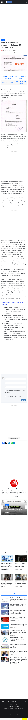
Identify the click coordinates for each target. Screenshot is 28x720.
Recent (14, 593)
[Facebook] (3, 443)
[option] (14, 507)
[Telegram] (14, 443)
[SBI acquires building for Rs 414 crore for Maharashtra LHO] (5, 606)
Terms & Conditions (19, 708)
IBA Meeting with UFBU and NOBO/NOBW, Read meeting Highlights (17, 639)
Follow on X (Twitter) (7, 82)
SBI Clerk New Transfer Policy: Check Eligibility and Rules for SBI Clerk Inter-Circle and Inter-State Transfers (6, 566)
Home (3, 37)
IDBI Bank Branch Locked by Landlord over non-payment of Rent (21, 583)
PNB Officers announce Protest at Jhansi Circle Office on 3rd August (13, 511)
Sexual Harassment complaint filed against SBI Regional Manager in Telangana (17, 612)
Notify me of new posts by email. (15, 396)
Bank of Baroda (14, 438)
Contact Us (6, 708)
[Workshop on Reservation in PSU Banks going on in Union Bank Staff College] (5, 646)
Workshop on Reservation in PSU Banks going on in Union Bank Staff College (18, 646)
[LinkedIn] (9, 443)
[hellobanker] (9, 2)
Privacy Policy (14, 711)
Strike (7, 37)
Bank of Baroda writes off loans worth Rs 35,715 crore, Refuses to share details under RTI (18, 619)
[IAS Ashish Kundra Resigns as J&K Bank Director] (5, 653)
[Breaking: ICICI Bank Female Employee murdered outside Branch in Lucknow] (21, 558)
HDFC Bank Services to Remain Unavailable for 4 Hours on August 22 (18, 632)
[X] (6, 443)
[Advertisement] (14, 21)
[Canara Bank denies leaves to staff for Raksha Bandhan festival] (5, 626)
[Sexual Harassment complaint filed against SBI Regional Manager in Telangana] (5, 612)
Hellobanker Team (6, 50)
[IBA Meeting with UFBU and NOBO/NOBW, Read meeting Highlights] (5, 639)
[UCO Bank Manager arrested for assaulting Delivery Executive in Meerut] (7, 577)
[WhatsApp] (12, 443)
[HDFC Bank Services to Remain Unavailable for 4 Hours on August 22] (5, 632)
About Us (12, 708)
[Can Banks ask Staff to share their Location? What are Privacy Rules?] (5, 599)
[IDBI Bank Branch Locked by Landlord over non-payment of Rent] (21, 577)
